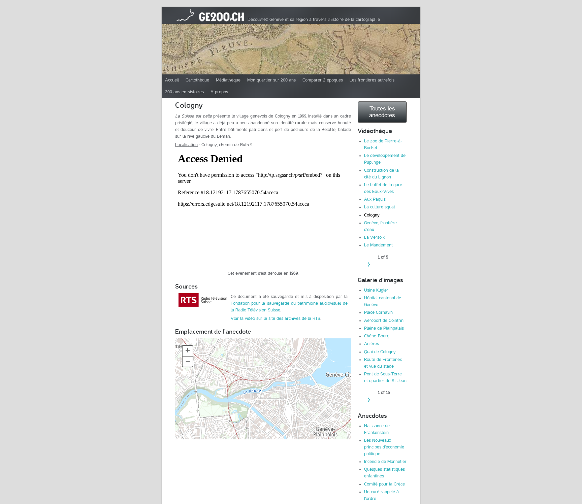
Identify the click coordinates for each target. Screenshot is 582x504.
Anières (371, 343)
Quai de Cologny (380, 351)
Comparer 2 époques (322, 80)
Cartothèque (197, 80)
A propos (219, 92)
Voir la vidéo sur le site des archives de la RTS (275, 318)
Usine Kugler (376, 290)
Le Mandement (378, 245)
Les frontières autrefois (372, 80)
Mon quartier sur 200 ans (271, 80)
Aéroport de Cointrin (383, 320)
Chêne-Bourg (376, 336)
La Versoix (374, 237)
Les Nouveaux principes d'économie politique (384, 447)
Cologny (372, 215)
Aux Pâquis (375, 199)
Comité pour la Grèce (384, 484)
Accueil (172, 80)
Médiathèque (228, 80)
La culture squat (379, 207)
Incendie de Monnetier (385, 461)
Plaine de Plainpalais (384, 328)
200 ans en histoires (184, 92)
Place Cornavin (378, 312)
